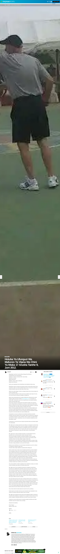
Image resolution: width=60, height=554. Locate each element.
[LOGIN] (51, 2)
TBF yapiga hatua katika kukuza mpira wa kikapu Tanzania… (21, 521)
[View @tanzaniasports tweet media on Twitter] (45, 383)
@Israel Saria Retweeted (49, 379)
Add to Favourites (24, 526)
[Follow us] (47, 2)
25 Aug (53, 380)
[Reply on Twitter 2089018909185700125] (43, 409)
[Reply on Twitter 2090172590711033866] (43, 399)
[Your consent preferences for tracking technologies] (58, 552)
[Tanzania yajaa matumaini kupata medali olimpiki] (1, 277)
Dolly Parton (45, 380)
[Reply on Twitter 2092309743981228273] (43, 385)
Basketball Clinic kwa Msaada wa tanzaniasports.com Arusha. (32, 521)
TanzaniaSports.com (26, 398)
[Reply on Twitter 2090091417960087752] (43, 392)
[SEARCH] (49, 2)
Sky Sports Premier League (47, 403)
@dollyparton (49, 380)
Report (34, 526)
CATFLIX (44, 388)
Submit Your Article (56, 1)
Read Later (14, 526)
